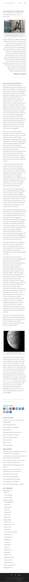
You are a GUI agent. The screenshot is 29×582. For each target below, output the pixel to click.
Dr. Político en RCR (9, 532)
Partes (5, 492)
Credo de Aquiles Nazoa (9, 424)
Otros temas (6, 500)
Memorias (6, 550)
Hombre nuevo (7, 442)
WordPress (19, 579)
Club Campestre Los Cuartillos (11, 427)
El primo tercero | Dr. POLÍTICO (11, 469)
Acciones (6, 522)
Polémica (6, 555)
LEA (5, 547)
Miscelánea (6, 490)
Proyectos (6, 560)
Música (6, 517)
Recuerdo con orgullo (17, 484)
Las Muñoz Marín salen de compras (12, 432)
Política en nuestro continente (11, 435)
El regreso (17, 479)
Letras (5, 514)
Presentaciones (8, 557)
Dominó (6, 504)
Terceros (6, 497)
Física (5, 509)
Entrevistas (7, 537)
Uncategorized (7, 567)
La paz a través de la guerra (10, 437)
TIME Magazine (8, 381)
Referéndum (7, 562)
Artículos (6, 527)
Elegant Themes (17, 578)
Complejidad (6, 14)
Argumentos (7, 524)
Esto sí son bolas (7, 440)
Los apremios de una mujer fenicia (13, 11)
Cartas (5, 529)
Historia (6, 512)
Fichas (5, 542)
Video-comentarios (9, 565)
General (6, 544)
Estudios (6, 539)
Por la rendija (7, 495)
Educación (7, 507)
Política (18, 14)
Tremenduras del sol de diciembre (12, 471)
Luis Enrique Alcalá (10, 12)
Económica (13, 14)
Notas (5, 552)
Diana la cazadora (13, 476)
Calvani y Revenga (8, 445)
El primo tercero (7, 430)
